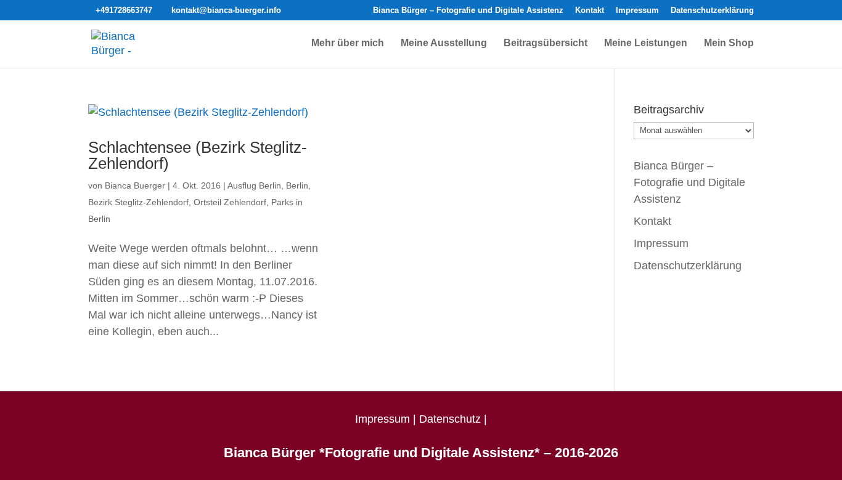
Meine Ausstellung (444, 43)
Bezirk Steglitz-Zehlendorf (138, 202)
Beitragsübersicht (545, 43)
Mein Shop (729, 43)
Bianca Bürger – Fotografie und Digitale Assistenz (468, 10)
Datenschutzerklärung (712, 10)
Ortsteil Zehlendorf (230, 202)
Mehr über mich (347, 43)
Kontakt (589, 10)
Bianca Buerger (135, 185)
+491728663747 (124, 10)
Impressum (637, 10)
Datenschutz (450, 419)
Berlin (297, 185)
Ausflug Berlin (254, 185)
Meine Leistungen (645, 43)
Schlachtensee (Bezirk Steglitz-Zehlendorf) (197, 155)
